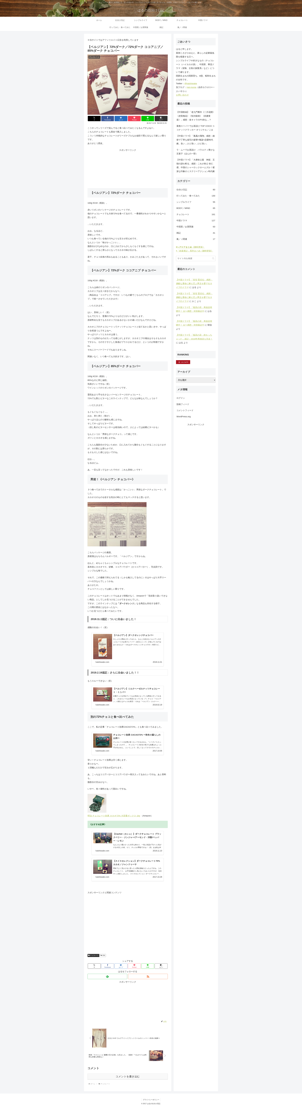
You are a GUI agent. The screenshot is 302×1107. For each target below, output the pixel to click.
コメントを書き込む (128, 1076)
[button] (161, 118)
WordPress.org (183, 416)
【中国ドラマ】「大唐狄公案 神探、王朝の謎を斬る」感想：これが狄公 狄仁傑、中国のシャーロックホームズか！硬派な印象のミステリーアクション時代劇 (195, 165)
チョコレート (94, 955)
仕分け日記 (195, 189)
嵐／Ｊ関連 (195, 239)
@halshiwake (190, 83)
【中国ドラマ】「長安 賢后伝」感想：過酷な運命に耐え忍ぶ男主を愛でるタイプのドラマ (194, 284)
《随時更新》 (190, 247)
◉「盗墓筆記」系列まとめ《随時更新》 (194, 251)
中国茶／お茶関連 (195, 227)
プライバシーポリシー (151, 1100)
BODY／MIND (195, 208)
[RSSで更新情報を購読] (148, 976)
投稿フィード (182, 404)
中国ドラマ (195, 220)
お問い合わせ (182, 95)
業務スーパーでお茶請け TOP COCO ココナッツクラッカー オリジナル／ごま (195, 128)
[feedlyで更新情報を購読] (107, 976)
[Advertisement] (128, 168)
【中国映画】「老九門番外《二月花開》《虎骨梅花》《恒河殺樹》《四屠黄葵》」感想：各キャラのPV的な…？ (195, 116)
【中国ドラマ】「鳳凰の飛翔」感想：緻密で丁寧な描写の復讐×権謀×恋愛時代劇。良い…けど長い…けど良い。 (195, 140)
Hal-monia (191, 87)
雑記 (195, 233)
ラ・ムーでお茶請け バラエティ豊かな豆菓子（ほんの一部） (195, 152)
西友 (103, 955)
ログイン (180, 398)
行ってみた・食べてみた (195, 196)
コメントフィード (184, 410)
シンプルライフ (195, 202)
